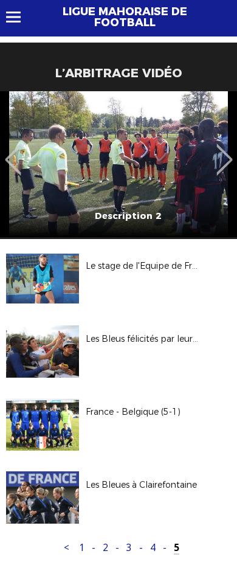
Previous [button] (13, 150)
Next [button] (224, 150)
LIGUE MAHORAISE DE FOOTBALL (125, 17)
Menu (19, 17)
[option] (118, 164)
